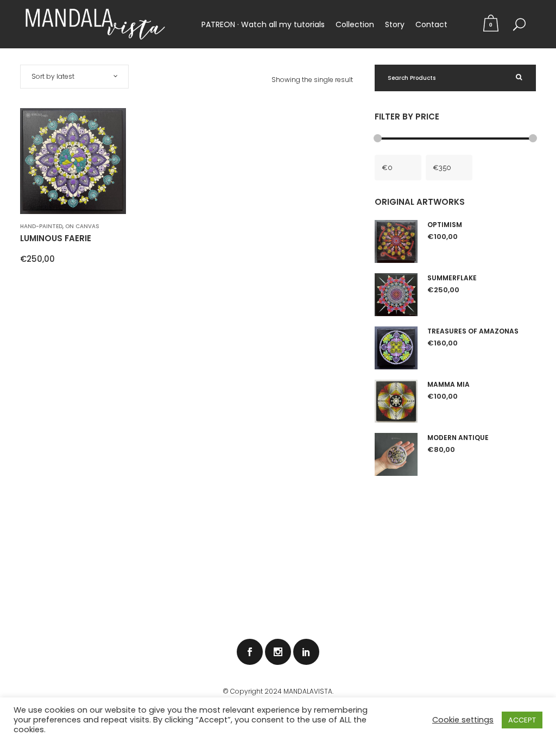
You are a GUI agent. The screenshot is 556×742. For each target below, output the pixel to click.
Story (395, 24)
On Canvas (82, 226)
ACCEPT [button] (522, 720)
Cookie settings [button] (463, 720)
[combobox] (74, 77)
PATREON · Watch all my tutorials (263, 24)
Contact (431, 24)
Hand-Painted (41, 226)
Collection (355, 24)
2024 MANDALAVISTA (298, 691)
